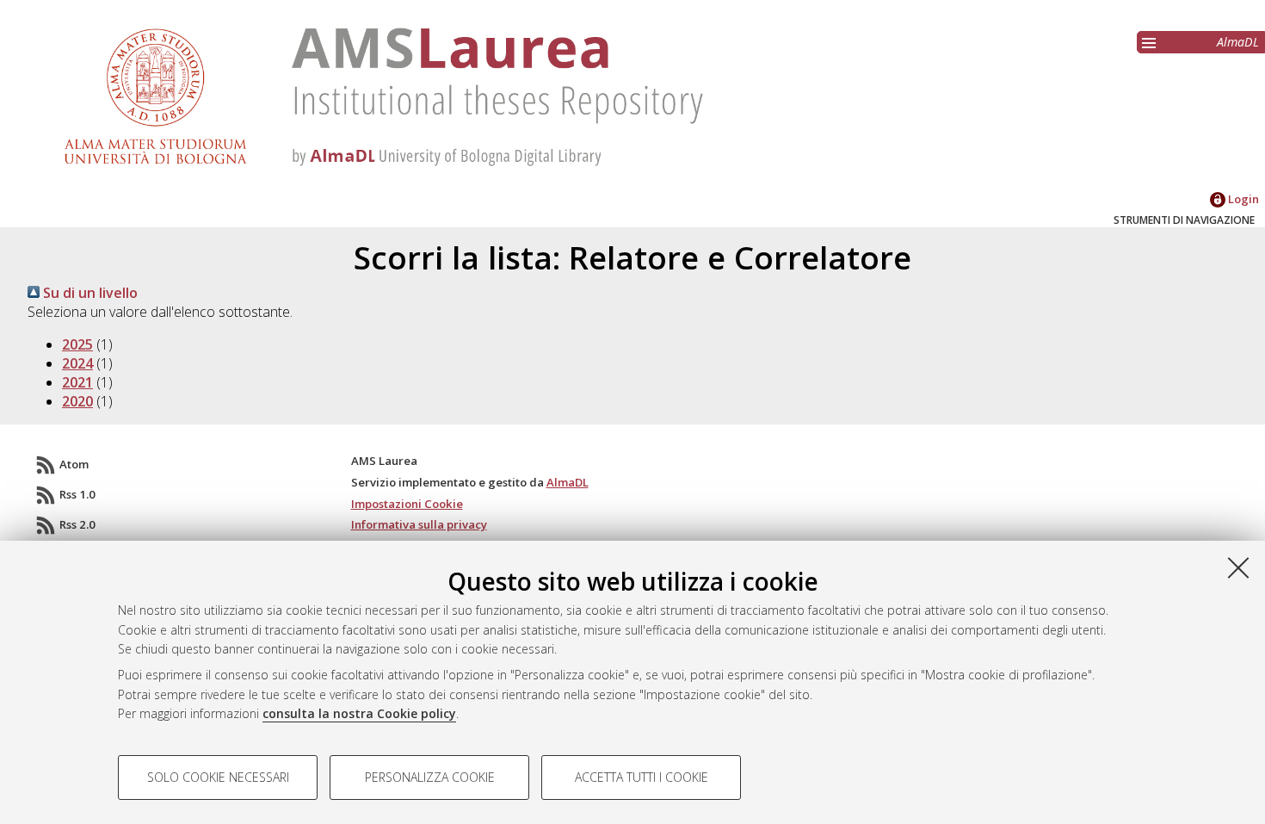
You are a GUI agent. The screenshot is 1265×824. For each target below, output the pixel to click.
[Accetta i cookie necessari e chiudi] (1238, 567)
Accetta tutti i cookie (641, 777)
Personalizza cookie (430, 777)
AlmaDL (1238, 42)
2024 (77, 363)
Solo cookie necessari (218, 777)
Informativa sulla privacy (419, 524)
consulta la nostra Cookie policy (359, 713)
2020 (77, 401)
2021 (77, 382)
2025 (77, 344)
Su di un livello (89, 292)
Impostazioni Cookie (407, 503)
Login (1242, 199)
